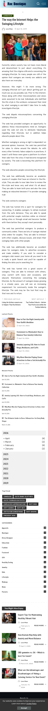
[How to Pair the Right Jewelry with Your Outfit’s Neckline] (8, 322)
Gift (3, 557)
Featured (5, 552)
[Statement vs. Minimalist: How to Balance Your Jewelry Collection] (8, 335)
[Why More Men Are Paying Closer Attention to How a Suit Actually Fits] (8, 360)
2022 (5, 468)
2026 (5, 433)
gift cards (9, 508)
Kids (3, 572)
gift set (21, 508)
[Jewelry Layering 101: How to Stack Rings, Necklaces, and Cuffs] (8, 347)
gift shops (31, 512)
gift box (33, 504)
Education (5, 543)
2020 (5, 478)
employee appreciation (14, 504)
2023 (5, 463)
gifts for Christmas (13, 512)
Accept (24, 708)
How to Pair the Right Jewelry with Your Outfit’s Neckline (24, 376)
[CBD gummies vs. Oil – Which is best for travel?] (9, 656)
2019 (5, 483)
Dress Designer (7, 538)
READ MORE (39, 625)
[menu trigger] (43, 4)
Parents (5, 592)
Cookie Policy (31, 704)
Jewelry (4, 567)
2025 (5, 454)
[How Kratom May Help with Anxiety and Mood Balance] (9, 638)
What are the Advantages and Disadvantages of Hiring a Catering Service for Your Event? (32, 674)
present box (9, 515)
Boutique (5, 533)
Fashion (5, 547)
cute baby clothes (24, 496)
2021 (5, 473)
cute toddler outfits (14, 500)
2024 (5, 459)
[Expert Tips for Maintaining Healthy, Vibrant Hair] (9, 618)
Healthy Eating (7, 562)
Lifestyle (7, 16)
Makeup (5, 582)
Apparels (5, 528)
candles (7, 496)
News (4, 587)
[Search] (38, 4)
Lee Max (9, 29)
